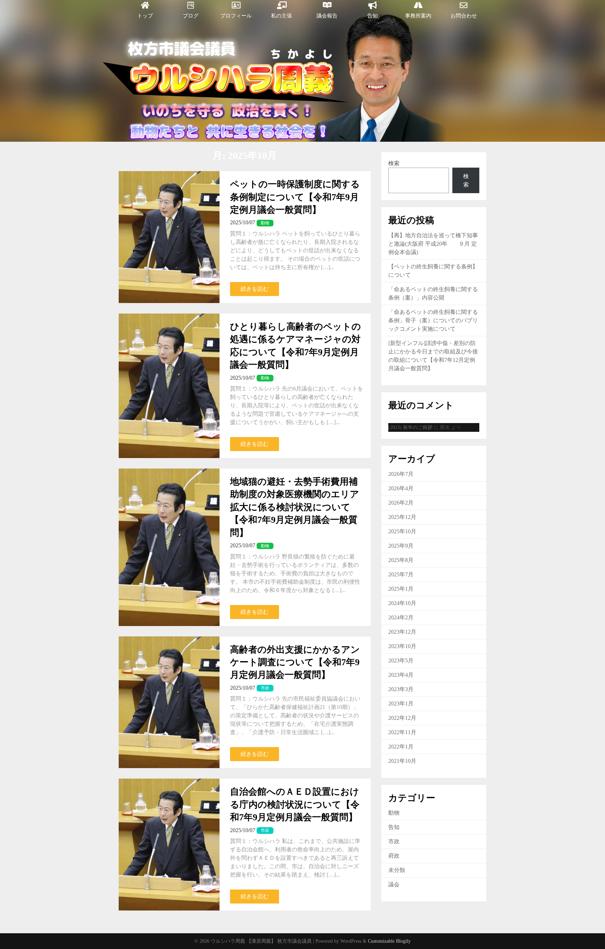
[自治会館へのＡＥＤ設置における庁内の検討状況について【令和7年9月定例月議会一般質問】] (169, 845)
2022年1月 (400, 747)
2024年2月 (400, 617)
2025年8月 (400, 560)
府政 (393, 856)
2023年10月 (402, 646)
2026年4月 (400, 488)
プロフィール (236, 16)
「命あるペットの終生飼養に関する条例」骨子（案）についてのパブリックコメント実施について (433, 320)
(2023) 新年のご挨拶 (410, 427)
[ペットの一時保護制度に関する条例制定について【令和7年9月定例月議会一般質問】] (169, 237)
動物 (393, 813)
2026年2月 (400, 503)
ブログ (191, 16)
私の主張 (281, 16)
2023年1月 (400, 704)
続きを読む (255, 289)
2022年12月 (402, 718)
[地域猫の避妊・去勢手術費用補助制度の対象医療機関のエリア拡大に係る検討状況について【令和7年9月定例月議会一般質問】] (169, 547)
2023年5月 (400, 660)
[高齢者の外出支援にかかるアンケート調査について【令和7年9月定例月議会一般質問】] (169, 702)
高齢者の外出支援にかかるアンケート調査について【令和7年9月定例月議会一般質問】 (295, 662)
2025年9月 (400, 546)
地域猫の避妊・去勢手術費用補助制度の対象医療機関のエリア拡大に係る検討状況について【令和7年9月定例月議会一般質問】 (294, 507)
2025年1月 (400, 589)
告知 (372, 16)
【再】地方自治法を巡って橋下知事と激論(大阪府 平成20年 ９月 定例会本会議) (433, 243)
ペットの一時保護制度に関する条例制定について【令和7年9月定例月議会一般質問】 (295, 197)
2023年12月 (402, 632)
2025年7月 (400, 574)
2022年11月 (402, 732)
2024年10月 (402, 603)
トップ (145, 16)
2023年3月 (400, 689)
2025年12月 (402, 517)
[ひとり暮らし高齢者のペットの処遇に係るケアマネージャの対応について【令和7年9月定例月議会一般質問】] (169, 386)
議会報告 (327, 16)
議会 (393, 884)
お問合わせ (464, 16)
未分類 (396, 870)
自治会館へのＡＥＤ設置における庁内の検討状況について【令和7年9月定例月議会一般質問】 (295, 804)
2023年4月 (400, 675)
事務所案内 (418, 16)
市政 (393, 841)
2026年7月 (400, 474)
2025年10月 (402, 531)
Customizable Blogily (389, 941)
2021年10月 (402, 761)
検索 (393, 163)
